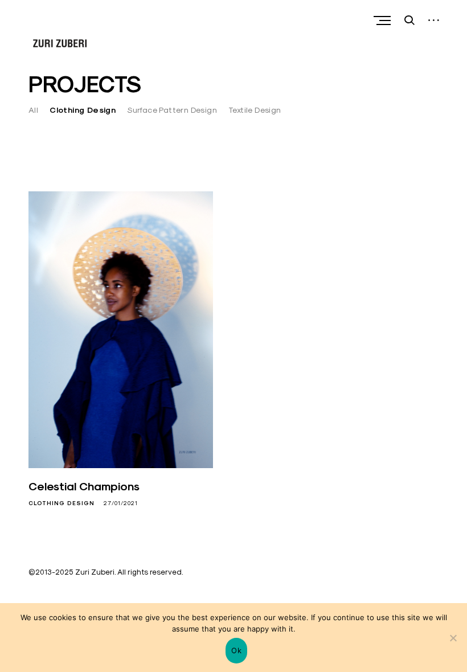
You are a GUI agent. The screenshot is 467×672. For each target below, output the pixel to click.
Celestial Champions (84, 486)
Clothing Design (83, 110)
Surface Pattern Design (172, 109)
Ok (236, 650)
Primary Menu (383, 20)
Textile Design (254, 109)
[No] (452, 638)
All (33, 109)
